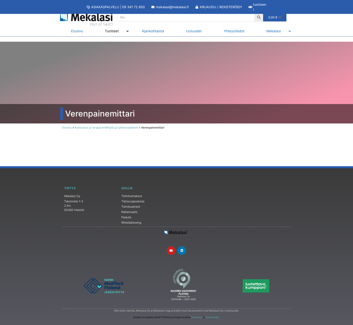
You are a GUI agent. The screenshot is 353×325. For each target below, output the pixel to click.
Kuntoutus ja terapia (88, 127)
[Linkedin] (182, 250)
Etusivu (67, 127)
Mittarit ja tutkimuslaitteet (121, 127)
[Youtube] (171, 250)
